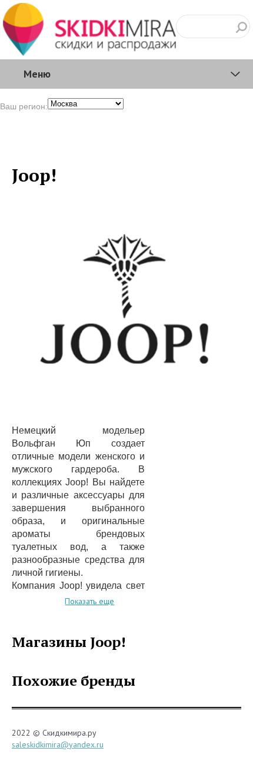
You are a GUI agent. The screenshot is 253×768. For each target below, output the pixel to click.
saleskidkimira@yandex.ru (58, 744)
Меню (37, 74)
